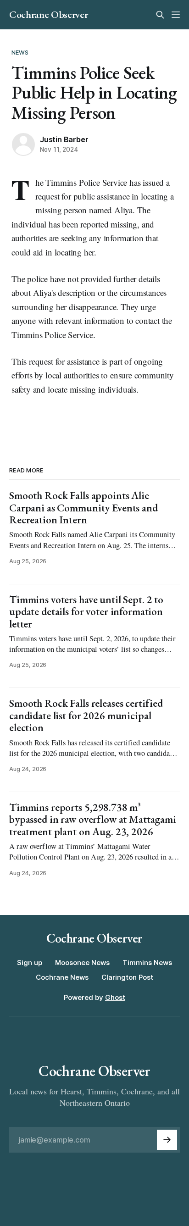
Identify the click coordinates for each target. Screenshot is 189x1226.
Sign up (29, 962)
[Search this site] (160, 14)
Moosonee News (82, 962)
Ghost (115, 997)
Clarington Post (127, 977)
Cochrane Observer (48, 15)
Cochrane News (62, 977)
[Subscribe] (167, 1140)
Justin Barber (64, 139)
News (20, 52)
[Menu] (175, 14)
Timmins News (147, 962)
